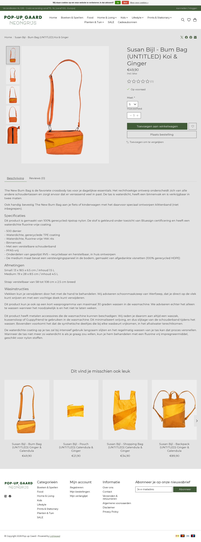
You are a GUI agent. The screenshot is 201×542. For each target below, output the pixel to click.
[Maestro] (193, 536)
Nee (125, 3)
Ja (118, 3)
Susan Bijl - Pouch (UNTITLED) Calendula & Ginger (76, 447)
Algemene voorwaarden (117, 503)
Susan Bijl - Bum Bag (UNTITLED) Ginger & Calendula (27, 447)
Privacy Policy (110, 511)
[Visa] (188, 536)
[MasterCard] (183, 536)
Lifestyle (41, 504)
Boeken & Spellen (72, 17)
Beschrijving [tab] (15, 178)
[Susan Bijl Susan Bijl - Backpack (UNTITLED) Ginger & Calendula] (174, 410)
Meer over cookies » (139, 3)
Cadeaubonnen (127, 22)
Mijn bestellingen (80, 491)
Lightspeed (55, 536)
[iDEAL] (177, 536)
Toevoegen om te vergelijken (147, 142)
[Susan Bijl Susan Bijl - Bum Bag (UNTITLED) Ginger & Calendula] (26, 410)
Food (90, 17)
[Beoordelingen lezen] (138, 81)
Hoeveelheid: (134, 108)
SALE (111, 22)
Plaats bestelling (162, 134)
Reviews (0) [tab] (37, 178)
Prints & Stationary (47, 508)
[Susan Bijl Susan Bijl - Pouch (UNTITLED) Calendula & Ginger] (76, 410)
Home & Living (45, 496)
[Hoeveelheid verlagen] (130, 115)
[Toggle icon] (182, 20)
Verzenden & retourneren (110, 497)
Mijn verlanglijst (79, 496)
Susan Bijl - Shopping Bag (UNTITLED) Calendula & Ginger (125, 447)
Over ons (108, 487)
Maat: (131, 97)
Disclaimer (109, 507)
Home (53, 17)
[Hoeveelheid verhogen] (137, 115)
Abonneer (185, 489)
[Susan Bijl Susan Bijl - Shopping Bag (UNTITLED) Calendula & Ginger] (125, 410)
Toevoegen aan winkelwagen (157, 126)
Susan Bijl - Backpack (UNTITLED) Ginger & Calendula (174, 447)
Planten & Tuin (45, 513)
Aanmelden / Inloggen (186, 8)
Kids (39, 500)
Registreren (76, 487)
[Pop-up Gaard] (23, 20)
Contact (107, 491)
